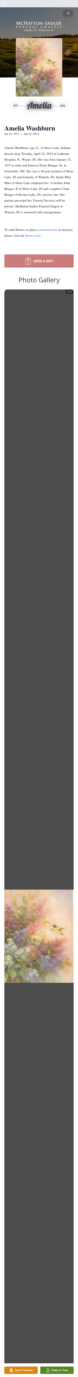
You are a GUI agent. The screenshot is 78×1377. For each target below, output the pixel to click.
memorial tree (48, 229)
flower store (32, 235)
